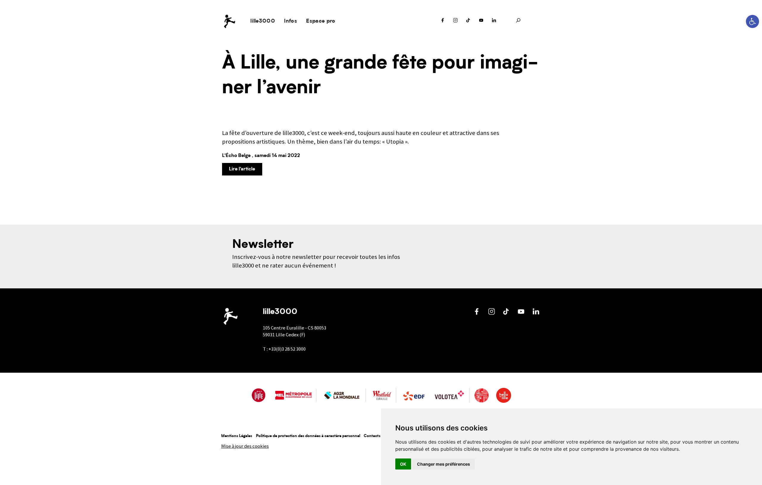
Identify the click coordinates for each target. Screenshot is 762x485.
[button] (752, 21)
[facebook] (442, 21)
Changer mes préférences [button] (443, 464)
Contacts (372, 436)
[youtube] (481, 21)
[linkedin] (494, 21)
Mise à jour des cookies (245, 446)
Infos (290, 21)
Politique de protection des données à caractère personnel (308, 436)
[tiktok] (468, 21)
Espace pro (320, 21)
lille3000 (262, 21)
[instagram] (455, 21)
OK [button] (403, 464)
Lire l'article (242, 169)
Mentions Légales (236, 436)
